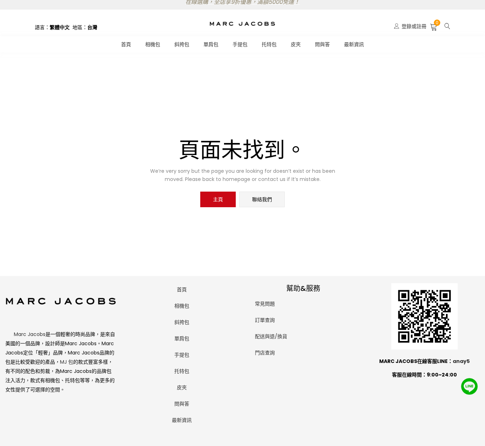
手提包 (240, 44)
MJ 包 (66, 361)
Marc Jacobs (29, 334)
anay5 (461, 361)
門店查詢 (265, 352)
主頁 (218, 199)
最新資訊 (354, 44)
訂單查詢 (265, 320)
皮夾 (296, 44)
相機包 (152, 44)
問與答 (322, 44)
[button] (433, 26)
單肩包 (210, 44)
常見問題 (265, 303)
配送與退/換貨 (271, 336)
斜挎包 (181, 44)
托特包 (269, 44)
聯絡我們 (262, 199)
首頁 (126, 44)
